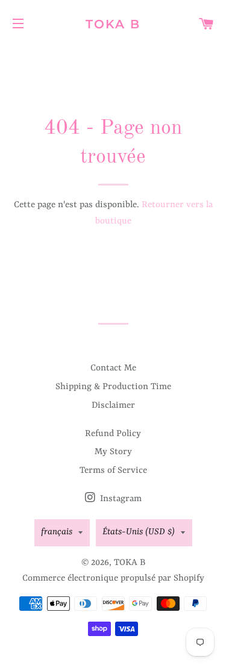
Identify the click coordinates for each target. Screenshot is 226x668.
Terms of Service (113, 471)
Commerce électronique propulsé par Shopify (113, 578)
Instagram (120, 499)
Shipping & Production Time (113, 387)
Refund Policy (113, 434)
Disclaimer (113, 406)
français (56, 532)
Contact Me (113, 368)
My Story (113, 452)
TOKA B (113, 24)
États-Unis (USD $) (138, 532)
